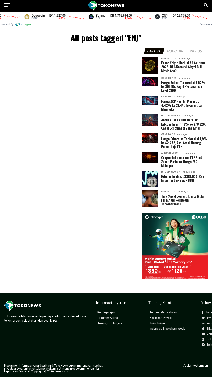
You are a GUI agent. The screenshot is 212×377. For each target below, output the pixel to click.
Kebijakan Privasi (161, 317)
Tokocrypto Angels (110, 323)
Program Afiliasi (108, 317)
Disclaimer (206, 24)
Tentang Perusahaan (163, 312)
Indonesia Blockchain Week (167, 328)
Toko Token (157, 323)
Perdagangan (106, 312)
